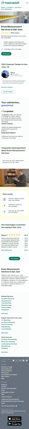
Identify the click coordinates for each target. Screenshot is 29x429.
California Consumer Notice (10, 399)
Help (2, 378)
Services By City (6, 369)
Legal (3, 403)
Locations (10, 7)
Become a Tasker (6, 367)
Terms (3, 397)
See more (4, 313)
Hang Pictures (6, 301)
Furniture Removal (7, 298)
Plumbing (4, 348)
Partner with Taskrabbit (8, 388)
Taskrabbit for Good (7, 392)
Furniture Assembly (8, 322)
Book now (6, 54)
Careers (4, 386)
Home (3, 7)
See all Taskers (8, 92)
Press (3, 390)
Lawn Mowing (6, 329)
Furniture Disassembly (9, 339)
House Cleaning (6, 324)
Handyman (5, 310)
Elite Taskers (5, 376)
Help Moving (5, 327)
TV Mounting (5, 320)
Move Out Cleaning (8, 341)
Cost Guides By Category (9, 374)
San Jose (18, 7)
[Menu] (27, 3)
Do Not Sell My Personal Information (12, 401)
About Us (4, 384)
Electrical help (6, 305)
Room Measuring (6, 250)
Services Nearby (6, 371)
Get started (14, 258)
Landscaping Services (9, 344)
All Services (5, 372)
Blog (2, 394)
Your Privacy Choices (8, 406)
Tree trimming (6, 303)
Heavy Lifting (6, 307)
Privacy (9, 397)
